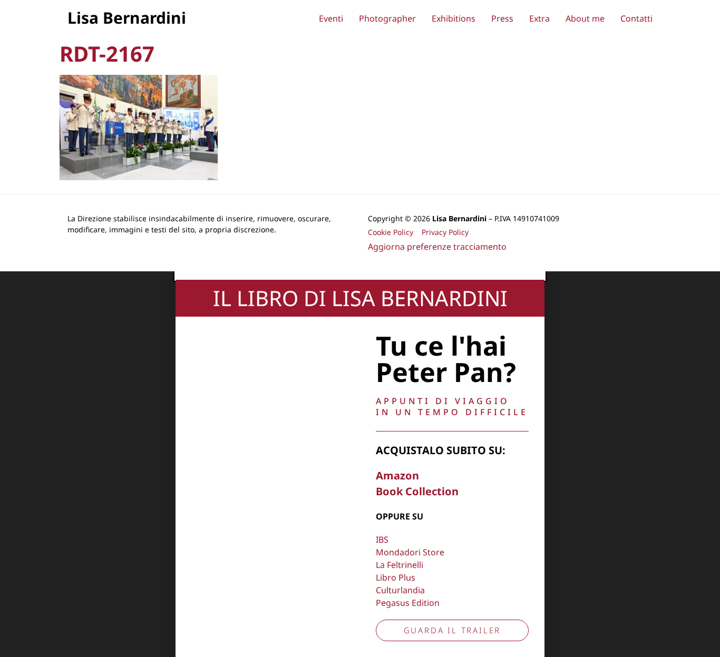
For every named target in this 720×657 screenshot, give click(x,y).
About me (585, 18)
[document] (360, 464)
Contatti (636, 18)
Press (502, 18)
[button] (360, 275)
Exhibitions (453, 18)
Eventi (331, 18)
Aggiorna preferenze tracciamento (437, 246)
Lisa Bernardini (126, 17)
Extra (539, 18)
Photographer (387, 18)
